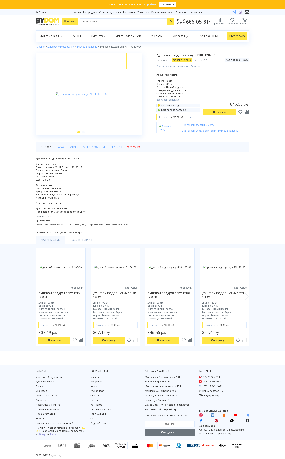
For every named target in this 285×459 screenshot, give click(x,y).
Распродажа (90, 12)
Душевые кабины (51, 36)
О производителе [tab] (94, 147)
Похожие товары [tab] (81, 239)
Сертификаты (98, 413)
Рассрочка (129, 12)
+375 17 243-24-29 (212, 386)
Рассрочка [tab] (133, 147)
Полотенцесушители (47, 409)
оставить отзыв (182, 59)
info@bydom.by (210, 395)
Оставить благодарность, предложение (221, 429)
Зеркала (40, 418)
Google (43, 434)
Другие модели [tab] (51, 239)
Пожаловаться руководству (215, 433)
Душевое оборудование (49, 377)
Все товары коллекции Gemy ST (200, 124)
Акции (77, 12)
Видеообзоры (98, 423)
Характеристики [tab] (67, 147)
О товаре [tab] (46, 147)
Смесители (98, 36)
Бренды (94, 377)
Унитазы (156, 36)
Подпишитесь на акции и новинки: (166, 415)
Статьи (94, 418)
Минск (42, 12)
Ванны (76, 36)
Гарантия (195, 66)
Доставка (115, 12)
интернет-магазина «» (63, 427)
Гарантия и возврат (162, 12)
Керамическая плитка (48, 404)
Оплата (103, 12)
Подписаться (171, 432)
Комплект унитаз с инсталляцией (54, 423)
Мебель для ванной (128, 36)
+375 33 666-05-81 (212, 381)
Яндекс (53, 434)
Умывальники (209, 36)
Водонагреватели (46, 413)
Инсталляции (181, 36)
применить (167, 4)
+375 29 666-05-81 (212, 377)
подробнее (149, 4)
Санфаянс (41, 400)
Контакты (196, 12)
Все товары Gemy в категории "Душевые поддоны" (210, 130)
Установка (143, 12)
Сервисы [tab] (116, 147)
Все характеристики (167, 99)
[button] (78, 132)
